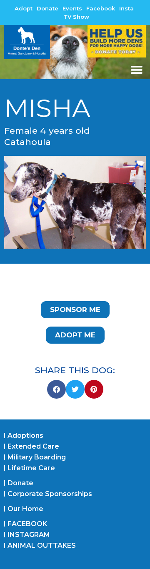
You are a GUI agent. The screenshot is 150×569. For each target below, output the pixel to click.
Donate (47, 8)
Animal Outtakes (42, 545)
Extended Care (33, 446)
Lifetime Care (31, 468)
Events (72, 8)
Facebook (100, 8)
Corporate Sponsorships (50, 494)
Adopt (23, 8)
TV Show (76, 16)
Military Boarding (37, 457)
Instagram (29, 534)
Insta (126, 8)
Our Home (25, 509)
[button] (136, 69)
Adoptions (25, 435)
